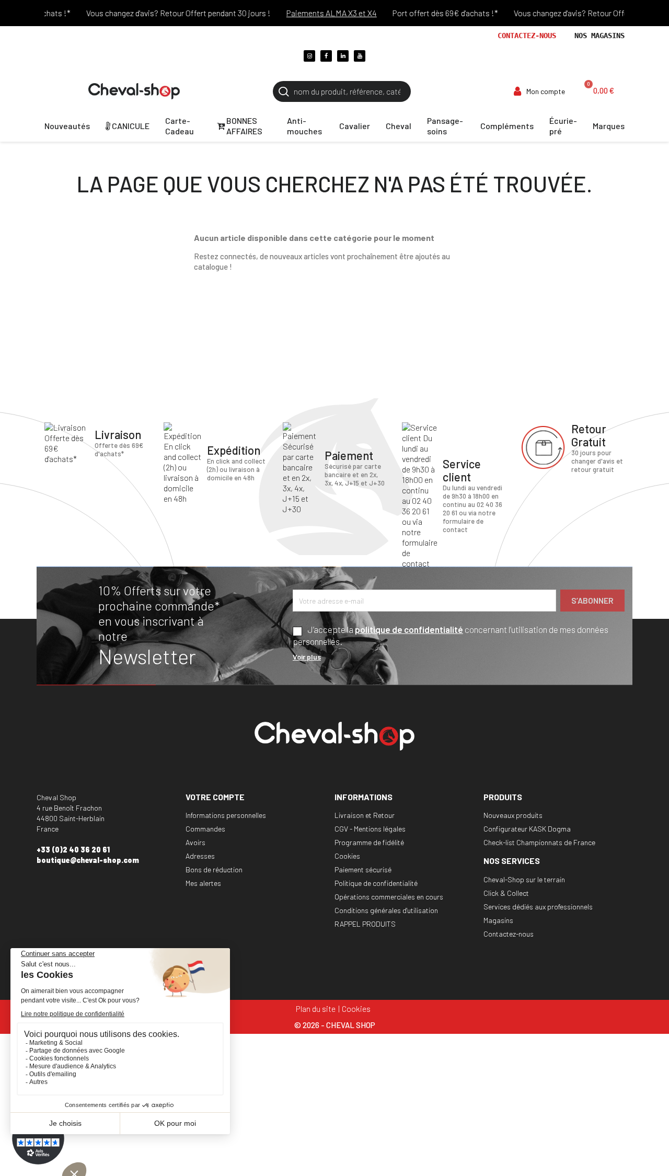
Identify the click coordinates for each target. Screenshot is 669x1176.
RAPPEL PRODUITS (365, 923)
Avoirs (195, 842)
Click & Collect (506, 893)
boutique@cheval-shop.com (88, 860)
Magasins (498, 920)
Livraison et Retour (364, 815)
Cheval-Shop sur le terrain (524, 879)
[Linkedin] (343, 56)
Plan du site (316, 1008)
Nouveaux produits (513, 815)
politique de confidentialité (409, 629)
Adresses (200, 855)
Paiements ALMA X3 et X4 (319, 13)
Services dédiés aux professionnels (538, 906)
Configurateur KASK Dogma (527, 828)
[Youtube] (359, 56)
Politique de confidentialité (376, 883)
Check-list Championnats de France (539, 842)
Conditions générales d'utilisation (386, 910)
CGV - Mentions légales (370, 828)
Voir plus (307, 656)
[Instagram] (309, 56)
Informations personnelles (226, 815)
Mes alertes (203, 883)
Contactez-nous (527, 35)
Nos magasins (599, 35)
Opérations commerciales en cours (388, 896)
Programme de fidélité (369, 842)
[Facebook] (326, 56)
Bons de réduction (214, 869)
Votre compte (215, 797)
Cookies (347, 855)
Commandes (205, 828)
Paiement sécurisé (362, 869)
